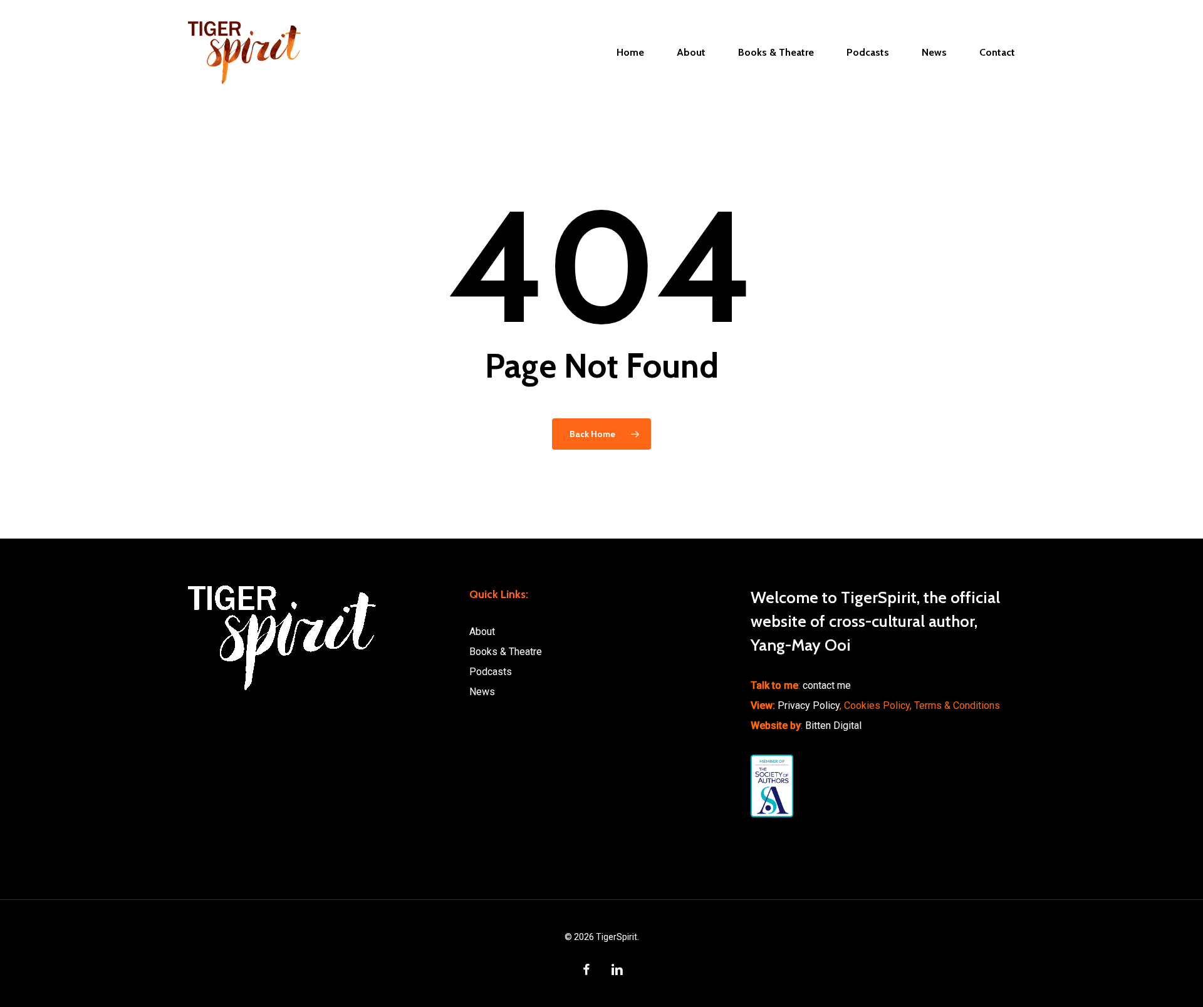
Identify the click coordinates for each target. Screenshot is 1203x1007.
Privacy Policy (809, 705)
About (482, 632)
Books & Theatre (505, 652)
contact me (827, 685)
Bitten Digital (833, 725)
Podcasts (490, 672)
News (482, 692)
